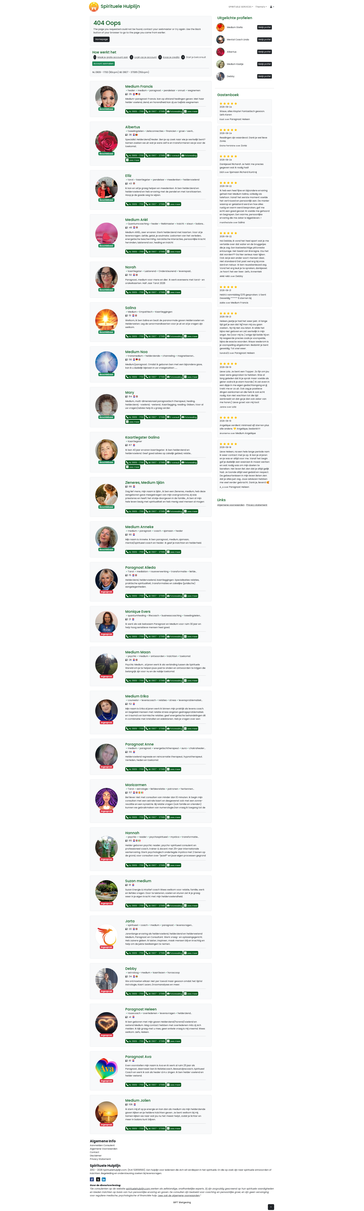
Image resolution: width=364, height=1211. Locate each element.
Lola (234, 407)
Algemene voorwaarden (230, 505)
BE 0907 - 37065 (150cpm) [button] (134, 72)
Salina (241, 222)
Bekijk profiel (264, 27)
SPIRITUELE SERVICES (240, 6)
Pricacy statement (256, 505)
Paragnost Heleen (240, 119)
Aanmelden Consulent (102, 1145)
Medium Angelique (245, 433)
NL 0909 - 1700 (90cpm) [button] (105, 72)
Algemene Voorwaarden (103, 1148)
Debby (239, 276)
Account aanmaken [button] (103, 63)
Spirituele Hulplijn (120, 6)
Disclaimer (96, 1155)
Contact (94, 1152)
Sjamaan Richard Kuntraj (243, 172)
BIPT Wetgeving (182, 1202)
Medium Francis (239, 302)
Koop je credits (171, 57)
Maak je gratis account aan (112, 57)
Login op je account (145, 57)
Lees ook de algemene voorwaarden (179, 1195)
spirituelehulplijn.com (138, 1188)
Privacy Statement (100, 1159)
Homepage (101, 39)
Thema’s (260, 6)
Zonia (244, 145)
